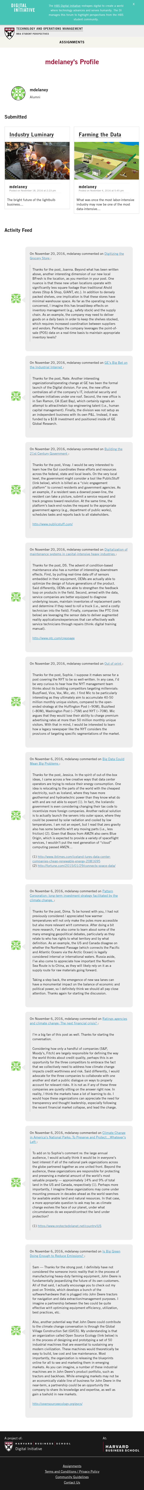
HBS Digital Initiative (67, 5)
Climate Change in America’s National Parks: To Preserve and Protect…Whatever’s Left (78, 1137)
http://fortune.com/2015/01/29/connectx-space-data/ (77, 865)
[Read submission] (37, 168)
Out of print (113, 663)
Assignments (72, 42)
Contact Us (72, 1482)
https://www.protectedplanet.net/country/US (69, 1226)
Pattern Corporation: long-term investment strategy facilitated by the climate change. (74, 895)
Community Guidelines (72, 1477)
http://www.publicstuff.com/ (52, 524)
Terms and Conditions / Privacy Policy (72, 1471)
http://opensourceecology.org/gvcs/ (57, 1404)
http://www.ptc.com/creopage (53, 638)
